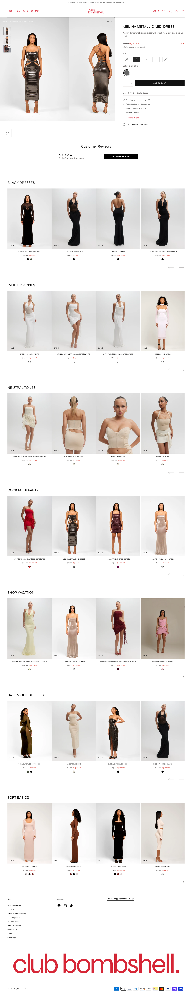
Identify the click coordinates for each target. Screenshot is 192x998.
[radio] (127, 59)
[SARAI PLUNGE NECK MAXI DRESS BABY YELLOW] (29, 628)
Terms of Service (14, 926)
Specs (145, 93)
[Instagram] (65, 906)
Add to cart (159, 83)
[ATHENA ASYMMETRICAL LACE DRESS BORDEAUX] (118, 628)
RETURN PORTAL (14, 905)
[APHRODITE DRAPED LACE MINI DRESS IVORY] (29, 423)
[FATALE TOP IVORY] (163, 423)
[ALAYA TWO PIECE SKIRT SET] (163, 628)
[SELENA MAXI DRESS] (29, 833)
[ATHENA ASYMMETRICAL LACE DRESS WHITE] (74, 321)
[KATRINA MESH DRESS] (163, 321)
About (9, 934)
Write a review (121, 156)
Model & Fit (127, 93)
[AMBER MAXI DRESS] (74, 731)
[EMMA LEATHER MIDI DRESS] (118, 731)
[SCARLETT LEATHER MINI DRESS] (118, 526)
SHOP (9, 11)
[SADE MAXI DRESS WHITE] (29, 321)
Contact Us (12, 930)
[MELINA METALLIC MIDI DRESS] (74, 526)
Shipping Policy (13, 917)
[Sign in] (170, 11)
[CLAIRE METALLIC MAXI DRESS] (163, 526)
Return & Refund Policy (16, 913)
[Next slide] (182, 267)
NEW (18, 11)
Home (5, 21)
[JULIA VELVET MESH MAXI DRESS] (29, 218)
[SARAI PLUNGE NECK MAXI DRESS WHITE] (118, 321)
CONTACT (35, 11)
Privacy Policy (13, 921)
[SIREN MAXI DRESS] (118, 218)
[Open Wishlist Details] (176, 11)
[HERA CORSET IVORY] (118, 423)
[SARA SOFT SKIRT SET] (163, 833)
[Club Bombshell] (96, 964)
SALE (25, 11)
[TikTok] (71, 906)
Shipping (126, 47)
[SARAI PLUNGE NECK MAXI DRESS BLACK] (163, 218)
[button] (156, 11)
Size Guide (137, 93)
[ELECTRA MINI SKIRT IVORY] (74, 423)
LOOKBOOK (12, 909)
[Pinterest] (59, 906)
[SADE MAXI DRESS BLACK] (74, 218)
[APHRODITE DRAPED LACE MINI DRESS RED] (29, 526)
